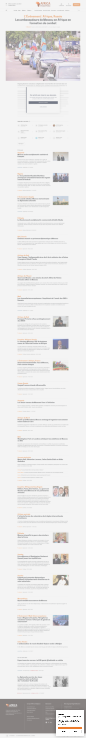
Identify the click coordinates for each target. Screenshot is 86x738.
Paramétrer (64, 731)
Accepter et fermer (70, 727)
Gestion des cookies (62, 724)
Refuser (76, 731)
